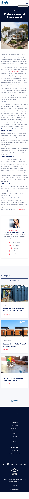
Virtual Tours (14, 439)
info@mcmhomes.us (14, 453)
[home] (4, 3)
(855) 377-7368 (14, 450)
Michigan (14, 417)
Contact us (20, 209)
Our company (14, 425)
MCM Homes (15, 71)
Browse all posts (14, 280)
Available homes (14, 430)
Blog (14, 441)
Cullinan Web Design (14, 481)
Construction (14, 428)
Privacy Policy (14, 485)
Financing (14, 436)
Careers (14, 433)
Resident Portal (12, 6)
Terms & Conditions (14, 489)
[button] (27, 3)
